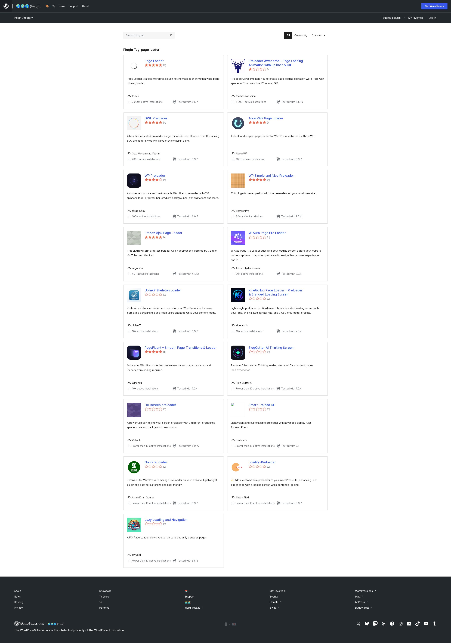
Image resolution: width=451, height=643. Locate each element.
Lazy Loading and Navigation (166, 520)
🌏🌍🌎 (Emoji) (56, 624)
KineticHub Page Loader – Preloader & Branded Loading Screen (275, 292)
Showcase (105, 590)
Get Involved (277, 590)
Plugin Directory (23, 17)
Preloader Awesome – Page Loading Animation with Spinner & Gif (276, 63)
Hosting (18, 602)
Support (189, 596)
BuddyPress (363, 607)
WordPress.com (365, 590)
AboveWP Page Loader (266, 118)
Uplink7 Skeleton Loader (163, 290)
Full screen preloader (160, 405)
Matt (359, 596)
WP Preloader (155, 175)
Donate (276, 602)
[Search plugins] (171, 35)
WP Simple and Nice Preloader (271, 175)
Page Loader (154, 61)
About (17, 590)
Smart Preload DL (262, 405)
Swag (274, 607)
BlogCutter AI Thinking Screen (271, 347)
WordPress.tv (194, 607)
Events (274, 596)
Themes (104, 596)
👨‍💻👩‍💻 (188, 602)
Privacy (18, 607)
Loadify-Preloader (262, 462)
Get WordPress (434, 6)
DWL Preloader (156, 118)
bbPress (361, 602)
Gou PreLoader (156, 462)
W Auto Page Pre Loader (267, 233)
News (17, 596)
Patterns (104, 607)
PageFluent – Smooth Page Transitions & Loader (181, 347)
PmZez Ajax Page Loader (163, 233)
